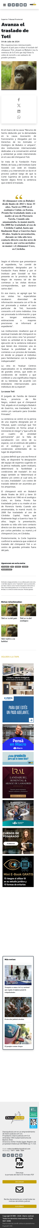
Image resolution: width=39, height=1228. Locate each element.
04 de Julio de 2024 (10, 41)
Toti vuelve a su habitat (8, 640)
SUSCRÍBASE (19, 1206)
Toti (12, 567)
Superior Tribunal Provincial (12, 19)
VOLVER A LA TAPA (10, 656)
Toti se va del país (9, 618)
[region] (19, 904)
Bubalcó (17, 567)
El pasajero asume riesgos (14, 1046)
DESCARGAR (19, 1182)
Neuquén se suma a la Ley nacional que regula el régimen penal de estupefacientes (17, 989)
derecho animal (7, 569)
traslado (25, 567)
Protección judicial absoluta (14, 1019)
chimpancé (5, 567)
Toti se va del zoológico (26, 619)
